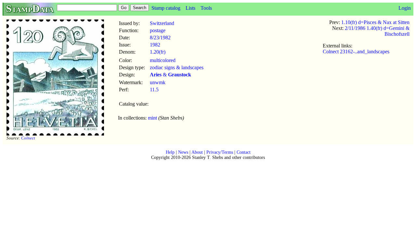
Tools (206, 8)
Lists (190, 8)
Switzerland (162, 23)
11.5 (154, 89)
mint (152, 118)
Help (170, 152)
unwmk (157, 82)
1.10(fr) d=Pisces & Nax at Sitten (375, 22)
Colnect (28, 138)
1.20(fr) (157, 52)
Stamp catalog (165, 8)
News (183, 152)
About (197, 152)
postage (157, 30)
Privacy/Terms (219, 152)
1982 (165, 37)
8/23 (154, 37)
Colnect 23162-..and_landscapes (356, 51)
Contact (244, 152)
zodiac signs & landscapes (176, 67)
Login (404, 8)
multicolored (163, 60)
